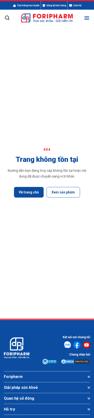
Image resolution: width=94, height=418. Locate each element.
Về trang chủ (29, 192)
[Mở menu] (86, 18)
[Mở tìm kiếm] (7, 18)
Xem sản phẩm (63, 192)
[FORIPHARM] (47, 18)
